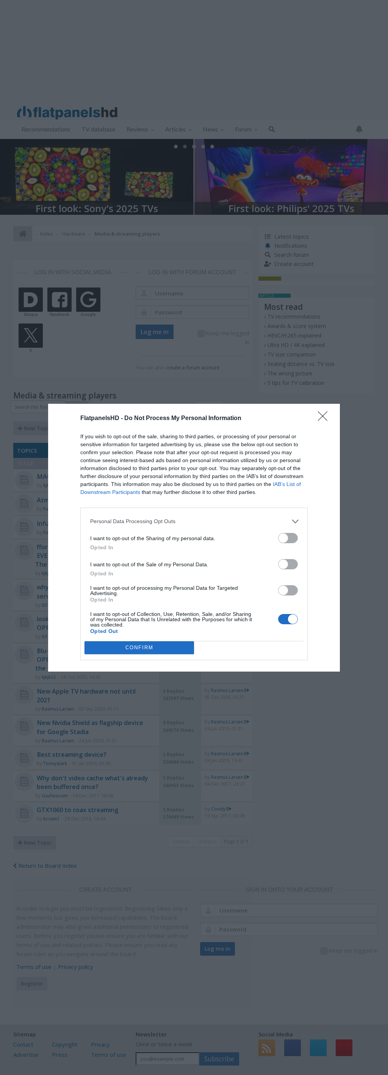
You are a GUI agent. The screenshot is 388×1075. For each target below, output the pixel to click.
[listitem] (194, 521)
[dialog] (194, 538)
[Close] (325, 418)
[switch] (288, 538)
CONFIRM (139, 647)
